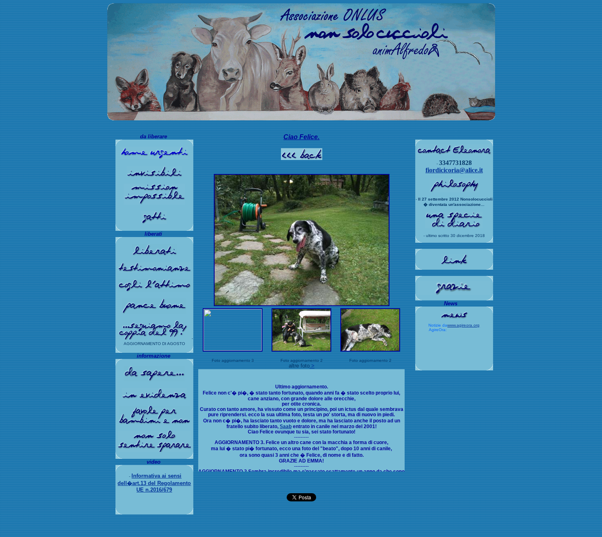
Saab (286, 426)
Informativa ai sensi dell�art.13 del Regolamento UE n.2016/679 (154, 483)
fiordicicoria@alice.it (454, 170)
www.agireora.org (463, 325)
